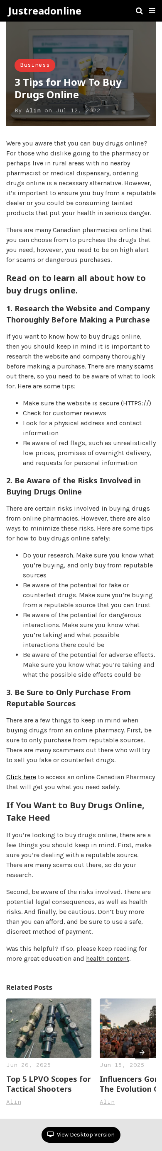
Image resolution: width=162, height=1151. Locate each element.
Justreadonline (44, 11)
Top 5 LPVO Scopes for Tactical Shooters (48, 1084)
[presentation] (142, 1052)
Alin (33, 110)
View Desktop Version (85, 1134)
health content (107, 958)
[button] (152, 11)
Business (35, 65)
